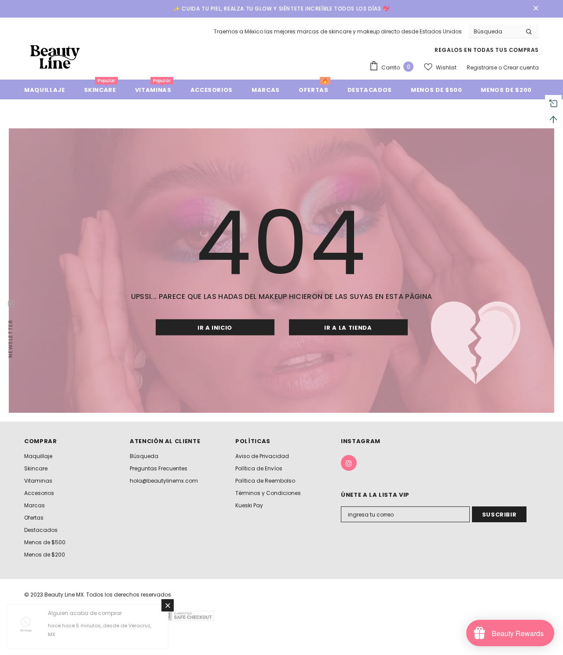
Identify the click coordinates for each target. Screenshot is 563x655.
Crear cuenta (521, 67)
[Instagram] (349, 463)
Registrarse (482, 67)
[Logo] (55, 56)
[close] (535, 8)
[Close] (167, 605)
